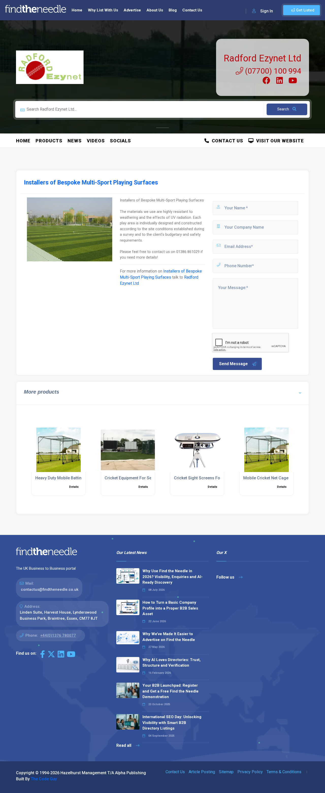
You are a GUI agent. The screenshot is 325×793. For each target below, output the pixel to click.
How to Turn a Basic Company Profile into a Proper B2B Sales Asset (170, 608)
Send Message (233, 363)
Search (283, 109)
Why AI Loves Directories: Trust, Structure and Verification (171, 662)
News (75, 140)
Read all (124, 745)
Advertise (132, 10)
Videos (96, 140)
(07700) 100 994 (272, 70)
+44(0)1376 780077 (58, 635)
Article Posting (202, 771)
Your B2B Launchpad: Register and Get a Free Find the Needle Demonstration (170, 691)
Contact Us (192, 10)
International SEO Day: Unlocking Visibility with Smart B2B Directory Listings (171, 723)
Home (77, 10)
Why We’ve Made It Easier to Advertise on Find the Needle (168, 637)
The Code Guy (44, 779)
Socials (120, 140)
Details (74, 486)
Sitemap (226, 771)
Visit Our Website (279, 140)
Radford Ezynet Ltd (262, 58)
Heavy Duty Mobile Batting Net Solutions (72, 478)
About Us (155, 10)
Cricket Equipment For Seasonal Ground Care (147, 478)
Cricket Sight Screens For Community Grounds (217, 478)
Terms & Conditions (284, 771)
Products (49, 140)
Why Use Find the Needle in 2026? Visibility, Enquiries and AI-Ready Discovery (172, 577)
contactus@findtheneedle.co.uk (49, 589)
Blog (173, 10)
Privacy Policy (250, 771)
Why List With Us (103, 10)
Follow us (225, 577)
